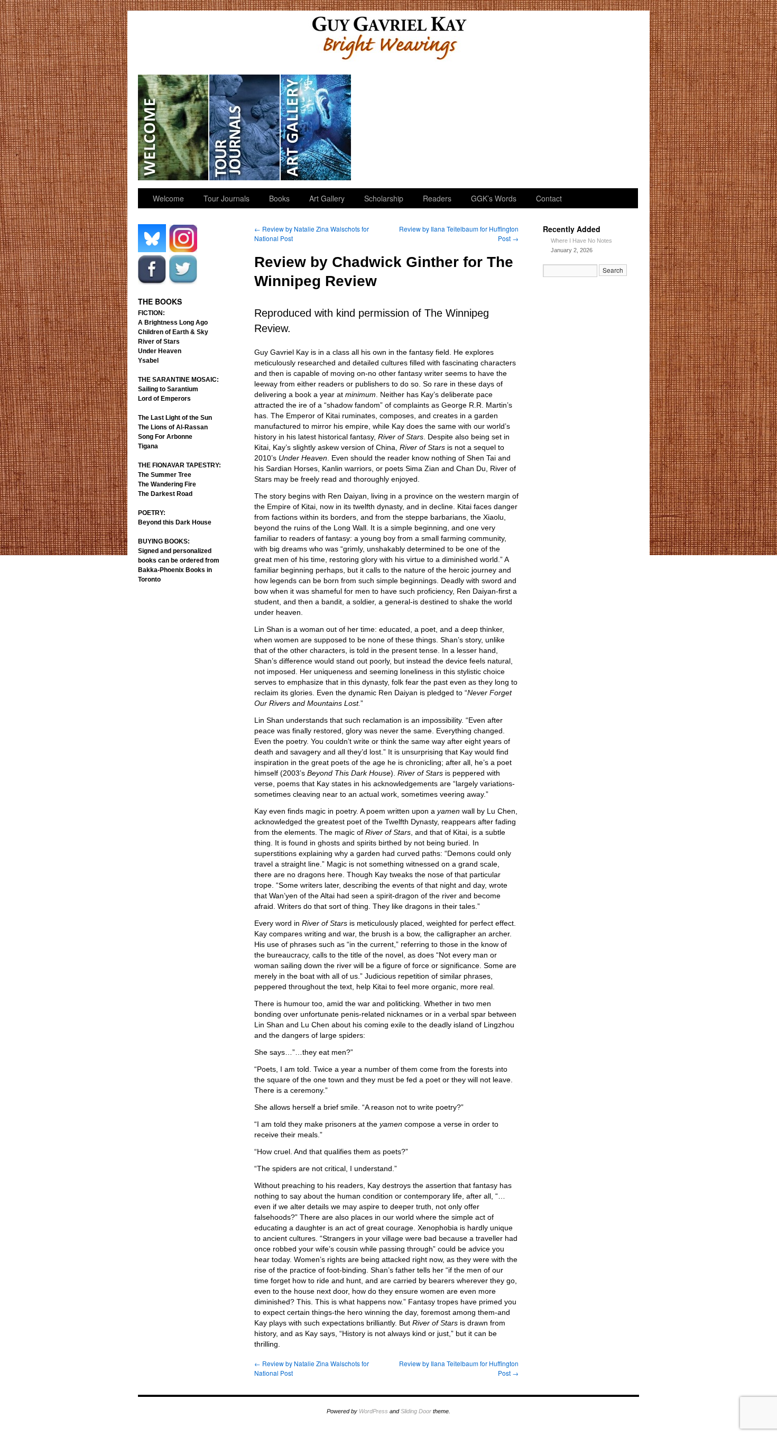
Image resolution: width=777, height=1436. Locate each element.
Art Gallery (316, 127)
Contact (549, 198)
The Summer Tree (164, 474)
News (530, 127)
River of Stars (159, 341)
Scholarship (387, 127)
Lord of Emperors (164, 398)
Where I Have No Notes (581, 240)
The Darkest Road (165, 494)
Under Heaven (159, 351)
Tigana (148, 446)
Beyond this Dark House (174, 522)
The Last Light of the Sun (175, 417)
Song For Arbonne (165, 436)
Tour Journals (245, 127)
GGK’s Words (601, 127)
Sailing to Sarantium (168, 389)
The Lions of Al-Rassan (173, 427)
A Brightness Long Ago (173, 322)
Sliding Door (416, 1411)
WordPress (373, 1411)
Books (279, 198)
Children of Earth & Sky (173, 332)
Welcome (173, 127)
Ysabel (148, 360)
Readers (459, 127)
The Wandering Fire (167, 484)
